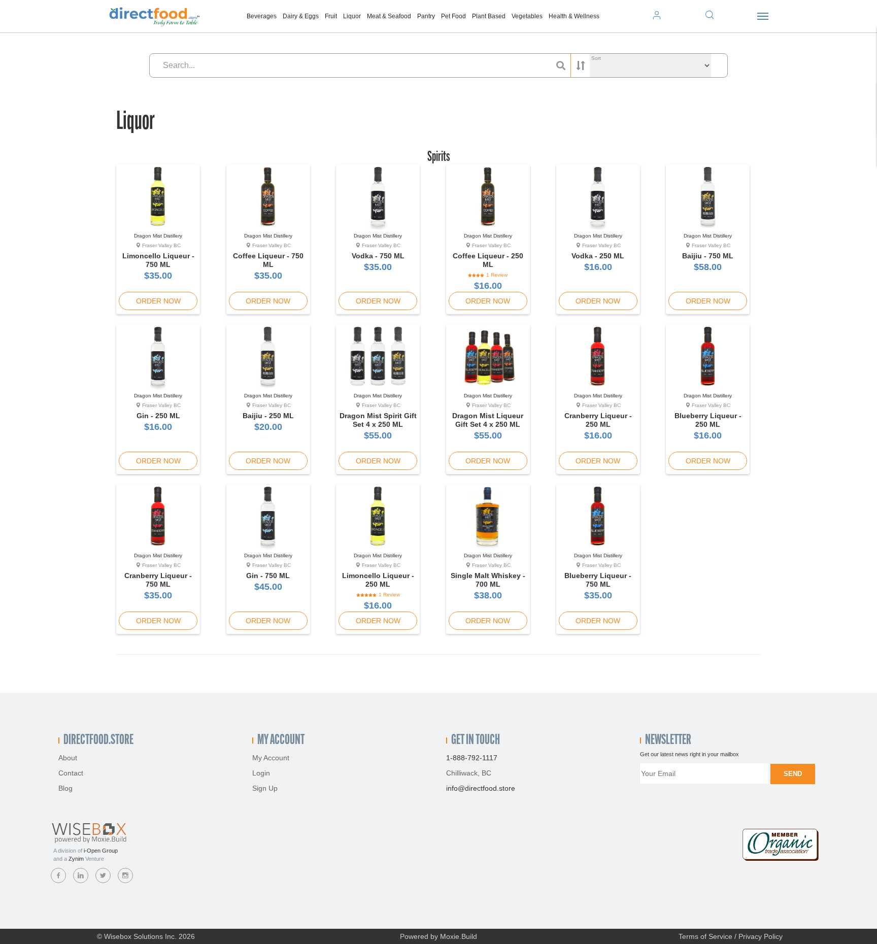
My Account (270, 758)
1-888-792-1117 (471, 758)
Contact (70, 773)
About (67, 758)
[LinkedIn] (80, 875)
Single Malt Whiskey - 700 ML (488, 579)
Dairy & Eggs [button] (301, 16)
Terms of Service (705, 936)
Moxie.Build (458, 936)
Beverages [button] (262, 16)
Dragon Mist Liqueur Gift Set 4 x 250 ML (487, 420)
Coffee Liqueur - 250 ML (488, 260)
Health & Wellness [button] (574, 16)
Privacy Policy (760, 936)
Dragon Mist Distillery (158, 236)
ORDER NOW (158, 301)
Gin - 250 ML (158, 416)
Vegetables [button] (527, 16)
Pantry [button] (426, 16)
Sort (596, 58)
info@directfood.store (480, 788)
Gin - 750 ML (268, 575)
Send (793, 774)
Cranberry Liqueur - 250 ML (598, 420)
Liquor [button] (352, 16)
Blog (65, 788)
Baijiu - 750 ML (707, 256)
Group (101, 851)
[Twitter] (103, 875)
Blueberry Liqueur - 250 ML (707, 420)
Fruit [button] (331, 16)
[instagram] (125, 875)
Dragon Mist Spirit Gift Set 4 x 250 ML (378, 420)
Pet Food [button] (453, 16)
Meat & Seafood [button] (389, 16)
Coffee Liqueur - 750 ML (268, 260)
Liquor (135, 123)
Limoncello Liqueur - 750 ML (158, 260)
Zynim (76, 859)
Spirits (438, 157)
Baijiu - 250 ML (268, 416)
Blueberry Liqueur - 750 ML (597, 579)
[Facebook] (58, 875)
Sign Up (265, 788)
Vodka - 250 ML (597, 256)
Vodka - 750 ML (378, 256)
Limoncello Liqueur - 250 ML (378, 579)
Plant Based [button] (488, 16)
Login (261, 773)
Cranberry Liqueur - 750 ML (158, 579)
